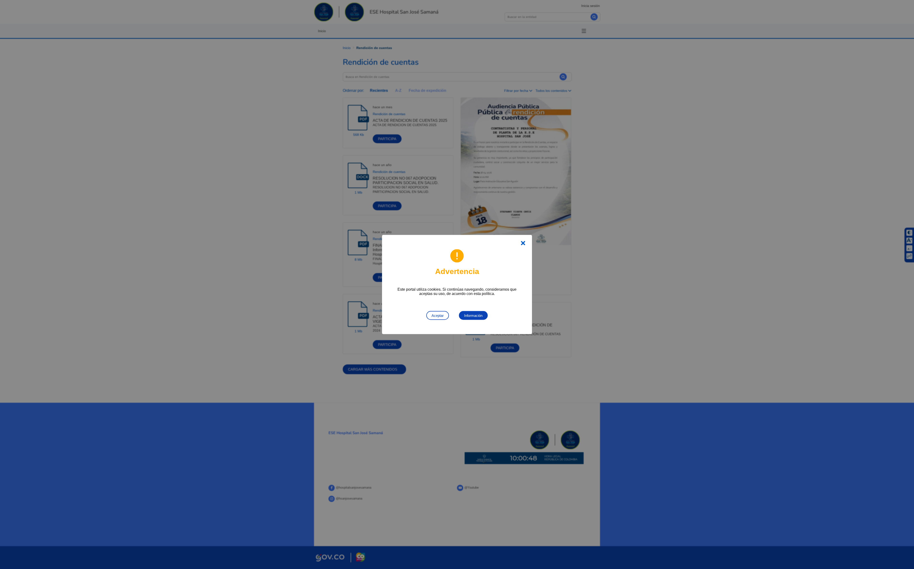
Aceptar (438, 316)
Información (473, 316)
